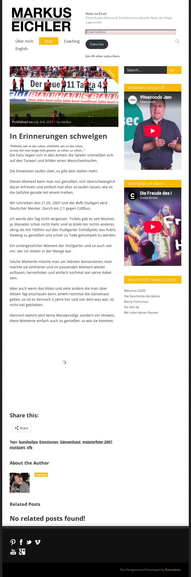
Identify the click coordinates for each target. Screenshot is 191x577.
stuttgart (17, 447)
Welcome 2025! (134, 290)
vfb (29, 447)
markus (41, 475)
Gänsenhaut (70, 441)
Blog (48, 41)
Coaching (72, 41)
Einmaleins (173, 570)
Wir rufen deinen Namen (141, 312)
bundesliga (28, 441)
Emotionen (48, 441)
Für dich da (131, 307)
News (112, 73)
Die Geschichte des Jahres (142, 296)
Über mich (24, 41)
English (21, 48)
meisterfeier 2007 (97, 441)
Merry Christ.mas (136, 301)
